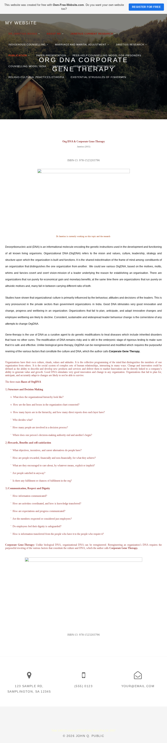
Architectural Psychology (94, 66)
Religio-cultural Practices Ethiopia (36, 77)
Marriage (60, 66)
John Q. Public (90, 736)
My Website (21, 22)
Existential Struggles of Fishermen (98, 77)
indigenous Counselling (27, 44)
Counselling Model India (27, 66)
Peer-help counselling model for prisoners (107, 55)
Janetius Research (130, 44)
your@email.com (138, 686)
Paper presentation (51, 55)
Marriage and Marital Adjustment (80, 44)
